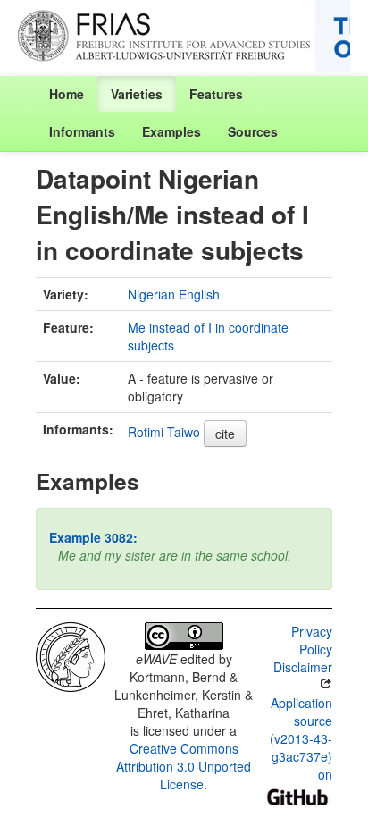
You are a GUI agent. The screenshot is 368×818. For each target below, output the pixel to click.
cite (225, 434)
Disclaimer (302, 667)
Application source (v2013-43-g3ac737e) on (301, 738)
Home (66, 94)
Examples (171, 131)
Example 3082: (93, 537)
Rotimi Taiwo (164, 432)
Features (216, 94)
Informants (82, 131)
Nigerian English (174, 294)
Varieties (137, 94)
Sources (253, 131)
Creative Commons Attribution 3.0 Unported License (183, 766)
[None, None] (70, 655)
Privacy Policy (311, 640)
